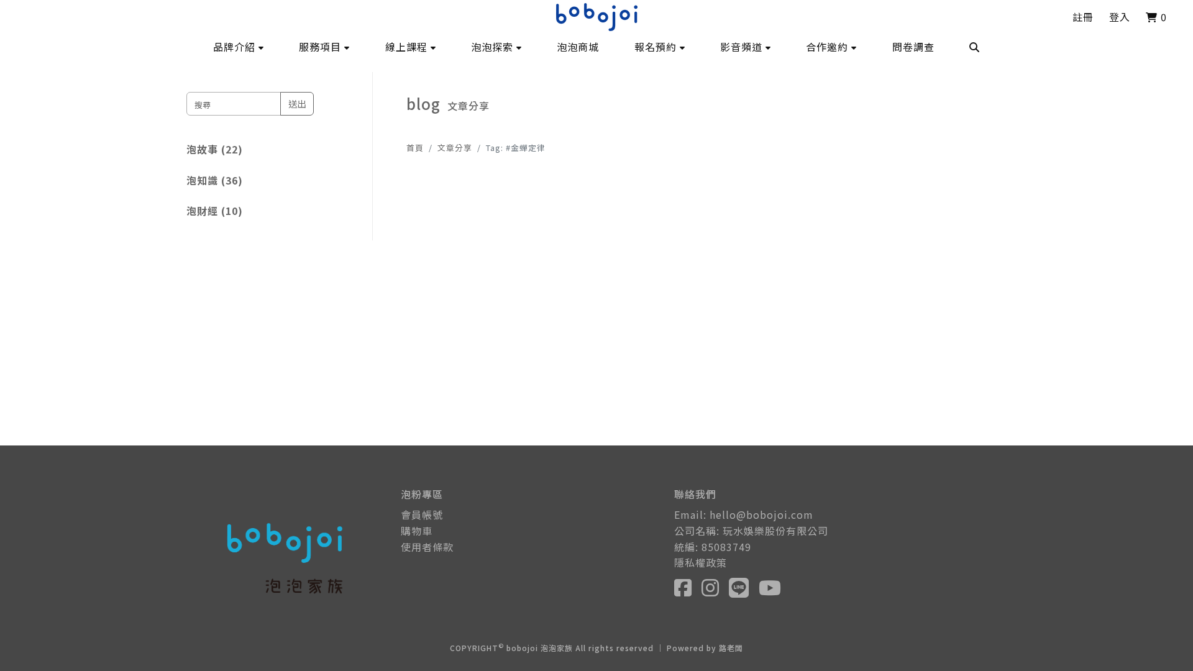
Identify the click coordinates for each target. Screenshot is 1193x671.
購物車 (416, 530)
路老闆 (731, 647)
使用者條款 (427, 546)
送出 (297, 103)
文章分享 (454, 147)
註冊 (1083, 16)
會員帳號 (422, 514)
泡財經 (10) (214, 210)
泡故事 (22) (214, 149)
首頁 (415, 147)
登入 (1119, 16)
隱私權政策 (700, 562)
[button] (238, 46)
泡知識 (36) (214, 180)
